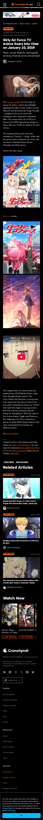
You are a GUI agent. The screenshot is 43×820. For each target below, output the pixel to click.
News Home (25, 24)
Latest (34, 24)
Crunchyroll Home (10, 24)
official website (14, 102)
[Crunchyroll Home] (16, 652)
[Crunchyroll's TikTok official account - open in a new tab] (27, 672)
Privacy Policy (7, 808)
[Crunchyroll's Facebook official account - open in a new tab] (10, 672)
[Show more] (4, 4)
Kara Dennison (13, 508)
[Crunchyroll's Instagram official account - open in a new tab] (16, 672)
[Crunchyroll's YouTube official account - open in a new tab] (4, 672)
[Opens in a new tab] (21, 15)
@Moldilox (14, 454)
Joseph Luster (15, 61)
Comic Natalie (12, 434)
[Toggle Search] (39, 4)
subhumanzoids (18, 451)
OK (21, 815)
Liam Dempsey (13, 547)
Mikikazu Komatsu (14, 587)
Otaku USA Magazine (20, 445)
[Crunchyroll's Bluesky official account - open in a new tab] (33, 672)
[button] (12, 680)
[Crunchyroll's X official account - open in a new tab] (21, 672)
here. (13, 811)
